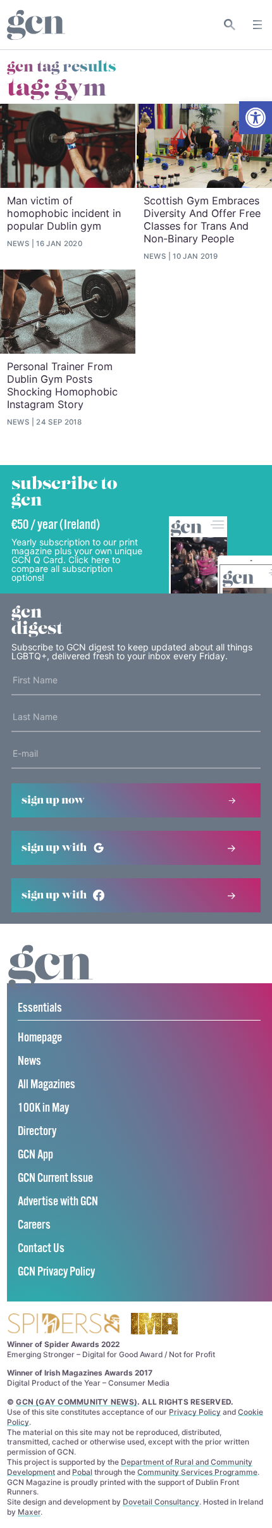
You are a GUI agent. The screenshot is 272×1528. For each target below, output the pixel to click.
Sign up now (53, 800)
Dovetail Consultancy (161, 1501)
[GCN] (50, 978)
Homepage (40, 1038)
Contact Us (41, 1249)
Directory (37, 1132)
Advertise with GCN (58, 1202)
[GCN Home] (36, 25)
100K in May (43, 1108)
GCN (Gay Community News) (76, 1402)
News (29, 1061)
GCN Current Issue (55, 1178)
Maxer (29, 1512)
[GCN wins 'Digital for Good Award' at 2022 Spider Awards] (63, 1324)
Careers (34, 1225)
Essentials (40, 1008)
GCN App (35, 1155)
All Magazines (46, 1085)
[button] (255, 117)
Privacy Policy (195, 1412)
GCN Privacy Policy (56, 1272)
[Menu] (257, 24)
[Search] (230, 24)
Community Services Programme (197, 1472)
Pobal (82, 1472)
